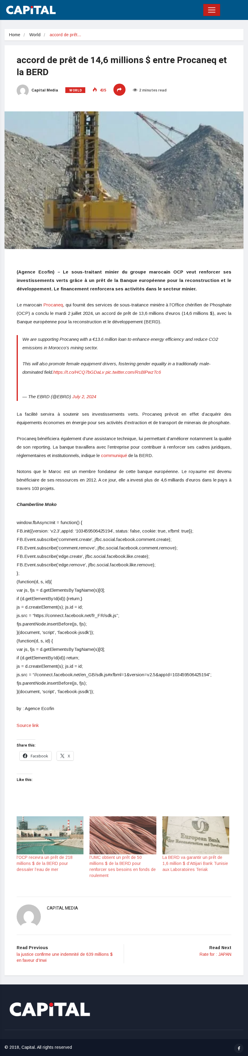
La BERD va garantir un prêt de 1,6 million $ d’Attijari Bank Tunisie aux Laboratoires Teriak (195, 863)
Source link (28, 725)
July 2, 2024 (84, 396)
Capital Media (44, 90)
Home (14, 34)
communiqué (114, 455)
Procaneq (53, 304)
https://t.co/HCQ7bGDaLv (78, 372)
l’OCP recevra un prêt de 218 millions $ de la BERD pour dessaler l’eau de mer (45, 863)
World (35, 34)
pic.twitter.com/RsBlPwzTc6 (133, 372)
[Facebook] (238, 1048)
